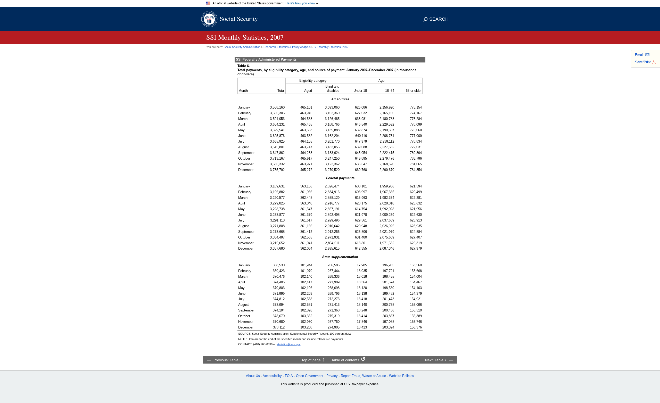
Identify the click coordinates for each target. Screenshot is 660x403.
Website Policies (401, 376)
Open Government (309, 376)
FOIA (289, 376)
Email (639, 55)
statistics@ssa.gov (288, 344)
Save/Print (643, 62)
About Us (253, 376)
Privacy (332, 376)
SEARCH (439, 19)
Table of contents (345, 360)
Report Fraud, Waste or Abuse (363, 376)
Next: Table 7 (436, 360)
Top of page (311, 360)
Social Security (239, 18)
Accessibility (272, 376)
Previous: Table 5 (227, 360)
